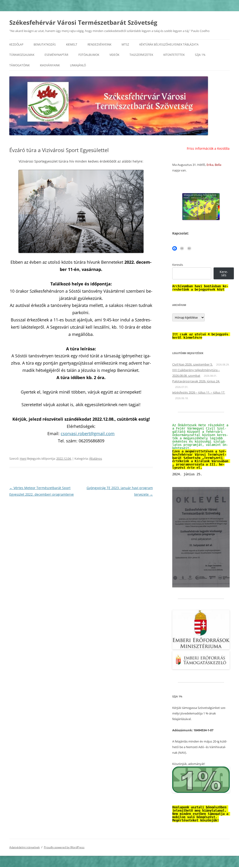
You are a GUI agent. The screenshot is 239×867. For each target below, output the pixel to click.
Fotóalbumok (88, 55)
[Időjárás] (201, 219)
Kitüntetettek (174, 55)
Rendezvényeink (99, 44)
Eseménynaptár (56, 55)
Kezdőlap (16, 44)
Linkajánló (78, 65)
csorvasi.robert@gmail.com (88, 433)
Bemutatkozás (45, 44)
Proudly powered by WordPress (64, 847)
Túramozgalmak (21, 55)
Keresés (177, 265)
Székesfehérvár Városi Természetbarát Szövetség (83, 22)
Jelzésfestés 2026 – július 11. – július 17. (198, 392)
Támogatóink (19, 65)
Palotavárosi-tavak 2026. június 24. (196, 381)
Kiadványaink (50, 65)
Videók (114, 55)
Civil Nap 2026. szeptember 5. (192, 364)
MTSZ (125, 44)
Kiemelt (71, 44)
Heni (23, 458)
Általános (95, 458)
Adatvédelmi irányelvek (24, 847)
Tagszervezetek (141, 55)
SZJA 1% (200, 55)
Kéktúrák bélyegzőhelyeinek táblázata (169, 44)
